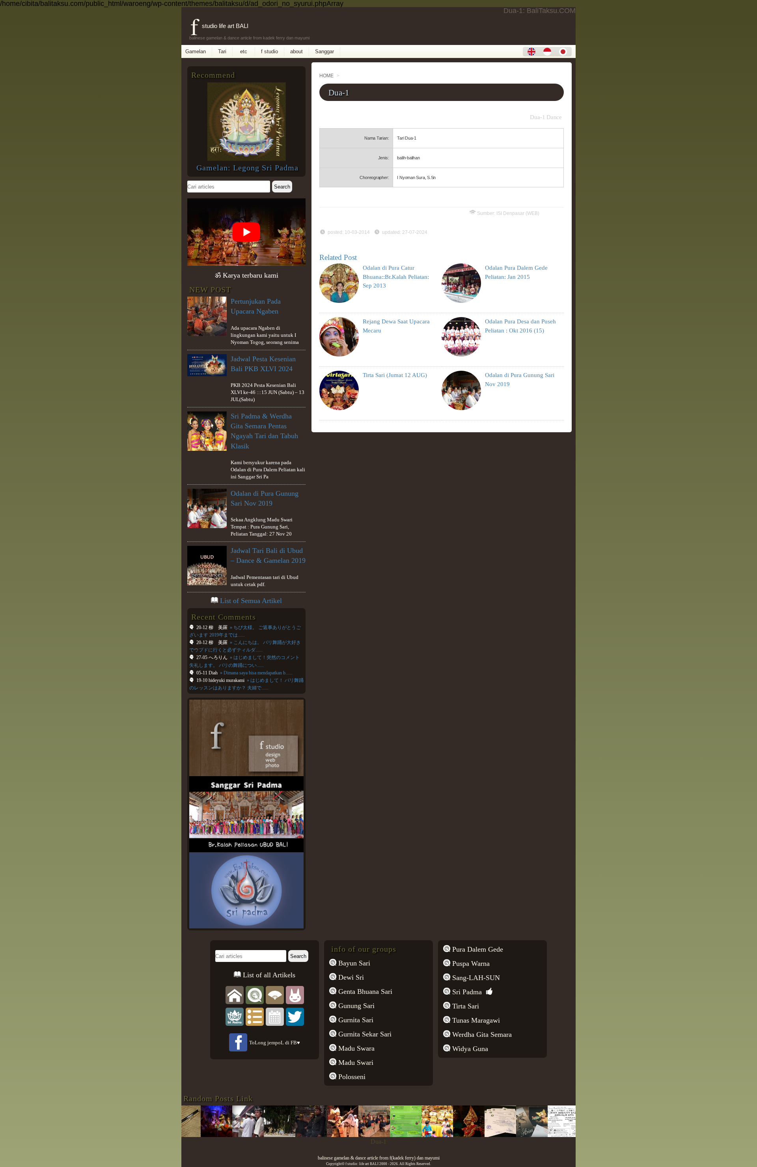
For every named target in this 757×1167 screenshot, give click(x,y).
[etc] (255, 1016)
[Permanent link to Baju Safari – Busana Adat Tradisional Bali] (290, 1135)
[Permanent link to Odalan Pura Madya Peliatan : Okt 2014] (417, 1135)
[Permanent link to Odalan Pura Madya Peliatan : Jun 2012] (322, 1135)
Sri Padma (466, 992)
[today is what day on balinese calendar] (275, 1016)
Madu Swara (355, 1048)
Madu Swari (354, 1062)
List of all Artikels (268, 975)
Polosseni (350, 1077)
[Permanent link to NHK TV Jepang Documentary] (227, 1135)
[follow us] (295, 1016)
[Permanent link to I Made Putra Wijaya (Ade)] (448, 1135)
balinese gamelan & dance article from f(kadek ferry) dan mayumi (379, 1158)
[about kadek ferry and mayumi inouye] (295, 995)
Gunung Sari (355, 1006)
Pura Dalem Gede (476, 949)
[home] (235, 995)
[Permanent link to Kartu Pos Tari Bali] (511, 1135)
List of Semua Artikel (251, 601)
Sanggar (324, 51)
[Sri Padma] (235, 1016)
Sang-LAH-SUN (475, 978)
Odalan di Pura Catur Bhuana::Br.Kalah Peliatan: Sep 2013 (396, 277)
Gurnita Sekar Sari (364, 1034)
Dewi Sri (350, 977)
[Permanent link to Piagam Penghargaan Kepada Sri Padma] (480, 1135)
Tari (222, 51)
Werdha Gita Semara (481, 1034)
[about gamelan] (255, 995)
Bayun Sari (353, 963)
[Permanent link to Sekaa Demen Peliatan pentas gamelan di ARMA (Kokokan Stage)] (353, 1135)
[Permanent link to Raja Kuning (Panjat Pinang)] (574, 1135)
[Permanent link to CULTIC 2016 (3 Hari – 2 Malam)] (385, 1135)
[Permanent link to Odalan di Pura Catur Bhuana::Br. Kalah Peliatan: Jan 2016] (196, 1135)
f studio (269, 51)
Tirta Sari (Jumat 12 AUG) (395, 375)
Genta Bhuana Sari (364, 991)
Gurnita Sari (354, 1020)
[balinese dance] (275, 995)
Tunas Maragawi (475, 1020)
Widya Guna (469, 1049)
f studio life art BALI (219, 25)
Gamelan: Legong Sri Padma (247, 167)
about (296, 51)
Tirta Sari (464, 1006)
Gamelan (195, 51)
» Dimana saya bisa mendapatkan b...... (256, 673)
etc (244, 51)
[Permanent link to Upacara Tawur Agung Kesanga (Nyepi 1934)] (259, 1135)
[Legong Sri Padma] (246, 158)
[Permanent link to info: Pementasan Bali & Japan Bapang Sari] (543, 1135)
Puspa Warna (470, 963)
